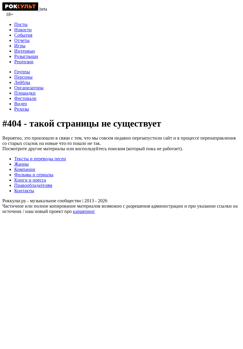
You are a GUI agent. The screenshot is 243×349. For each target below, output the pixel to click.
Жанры (21, 164)
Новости (23, 29)
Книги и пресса (30, 179)
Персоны (23, 77)
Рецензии (23, 61)
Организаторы (29, 87)
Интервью (24, 51)
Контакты (24, 190)
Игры (19, 45)
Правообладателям (33, 185)
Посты (21, 24)
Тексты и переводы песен (40, 158)
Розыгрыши (26, 56)
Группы (22, 71)
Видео (20, 103)
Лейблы (22, 82)
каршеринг (84, 211)
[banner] (20, 9)
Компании (24, 169)
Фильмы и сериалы (33, 174)
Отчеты (22, 40)
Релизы (21, 109)
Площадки (25, 93)
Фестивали (25, 98)
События (23, 35)
